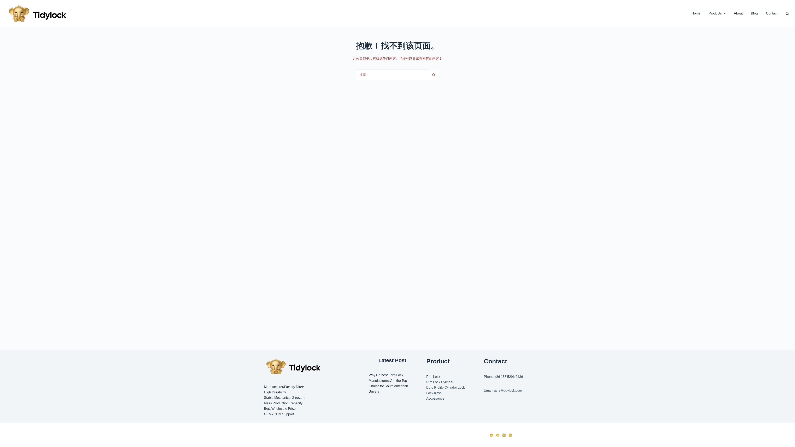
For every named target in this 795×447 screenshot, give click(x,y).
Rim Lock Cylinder (439, 382)
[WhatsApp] (491, 435)
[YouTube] (510, 435)
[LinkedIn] (504, 435)
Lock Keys (434, 393)
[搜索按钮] (433, 75)
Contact (771, 13)
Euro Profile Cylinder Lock (445, 387)
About (738, 13)
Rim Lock (433, 377)
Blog (754, 13)
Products (715, 13)
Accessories (435, 398)
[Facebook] (497, 435)
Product (438, 361)
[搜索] (787, 13)
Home (695, 13)
